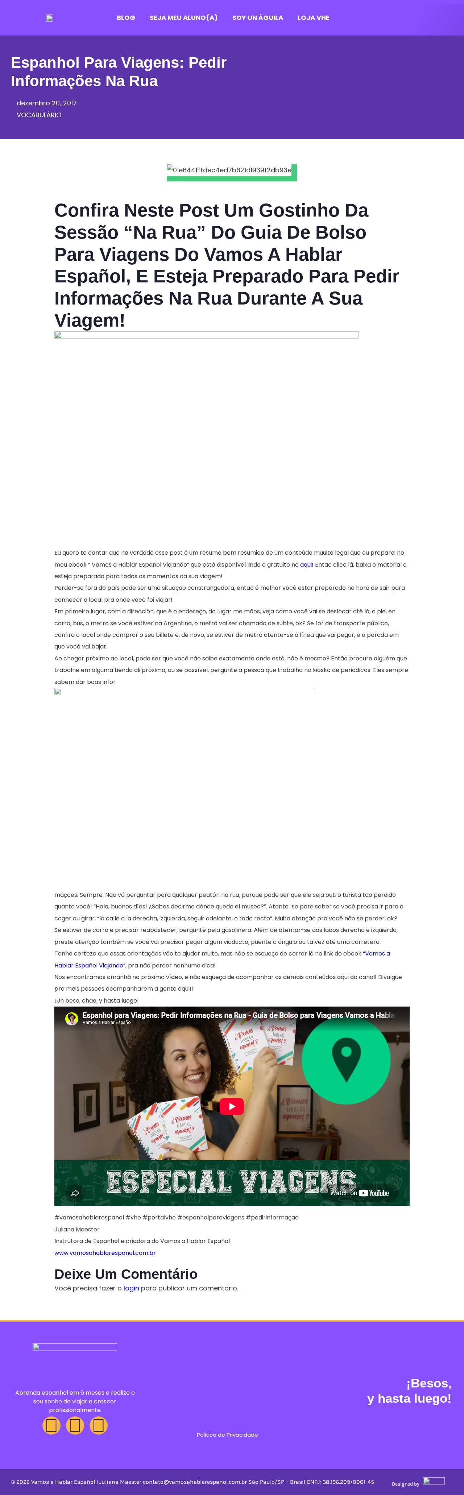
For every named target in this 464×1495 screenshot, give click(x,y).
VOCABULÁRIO (39, 114)
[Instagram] (51, 1425)
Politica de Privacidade (227, 1435)
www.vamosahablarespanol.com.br (105, 1253)
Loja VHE (314, 17)
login (131, 1288)
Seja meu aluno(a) (184, 17)
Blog (126, 17)
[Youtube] (75, 1425)
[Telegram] (99, 1425)
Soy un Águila (257, 17)
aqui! (307, 564)
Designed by (405, 1484)
